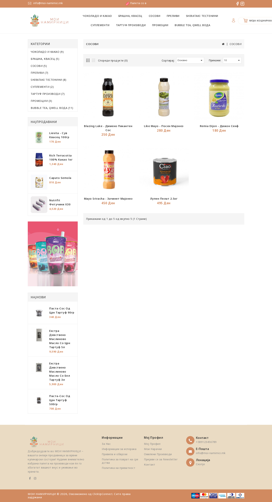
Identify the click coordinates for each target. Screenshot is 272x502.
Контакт (149, 464)
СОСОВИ (154, 16)
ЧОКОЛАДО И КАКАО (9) (47, 52)
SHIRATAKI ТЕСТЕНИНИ (202, 16)
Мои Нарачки (153, 449)
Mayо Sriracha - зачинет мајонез (108, 198)
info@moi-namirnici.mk (48, 3)
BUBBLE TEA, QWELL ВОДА (192, 25)
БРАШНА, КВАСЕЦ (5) (45, 59)
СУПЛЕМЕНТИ (100, 25)
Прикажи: (215, 60)
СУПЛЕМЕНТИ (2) (42, 87)
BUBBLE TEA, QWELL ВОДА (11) (52, 108)
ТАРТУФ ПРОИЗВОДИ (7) (48, 94)
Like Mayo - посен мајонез (164, 126)
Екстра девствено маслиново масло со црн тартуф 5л (59, 339)
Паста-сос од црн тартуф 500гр (59, 400)
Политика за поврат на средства (120, 461)
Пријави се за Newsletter (160, 459)
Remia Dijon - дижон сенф (219, 126)
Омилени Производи (158, 454)
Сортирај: (168, 60)
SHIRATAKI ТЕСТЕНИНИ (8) (48, 79)
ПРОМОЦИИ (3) (41, 101)
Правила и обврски (114, 454)
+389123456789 (206, 442)
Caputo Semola (60, 178)
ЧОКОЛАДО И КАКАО (97, 16)
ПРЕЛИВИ (173, 16)
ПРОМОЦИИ (160, 25)
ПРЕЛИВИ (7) (39, 72)
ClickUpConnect (103, 494)
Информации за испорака (119, 449)
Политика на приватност (118, 468)
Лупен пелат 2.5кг (164, 198)
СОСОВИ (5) (39, 66)
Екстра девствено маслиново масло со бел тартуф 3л (59, 371)
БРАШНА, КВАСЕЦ (130, 16)
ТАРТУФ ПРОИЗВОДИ (131, 25)
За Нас (106, 444)
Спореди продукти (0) (113, 60)
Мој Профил (152, 444)
